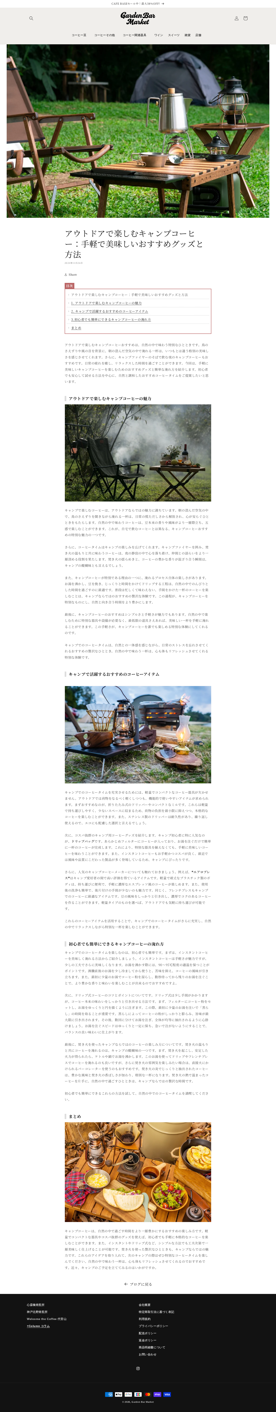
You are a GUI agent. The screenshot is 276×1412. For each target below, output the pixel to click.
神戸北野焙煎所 (37, 1311)
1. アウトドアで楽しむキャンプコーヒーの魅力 (106, 303)
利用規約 (145, 1319)
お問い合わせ (148, 1354)
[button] (31, 18)
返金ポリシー (148, 1340)
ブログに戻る (141, 1284)
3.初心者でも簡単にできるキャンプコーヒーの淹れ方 (111, 319)
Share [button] (73, 274)
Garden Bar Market (143, 1402)
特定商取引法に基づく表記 (156, 1311)
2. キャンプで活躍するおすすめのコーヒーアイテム (109, 311)
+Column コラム (38, 1326)
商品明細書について (152, 1347)
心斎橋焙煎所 (36, 1304)
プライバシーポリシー (153, 1326)
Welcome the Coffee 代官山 (46, 1319)
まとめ (76, 327)
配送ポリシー (148, 1333)
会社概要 (145, 1304)
